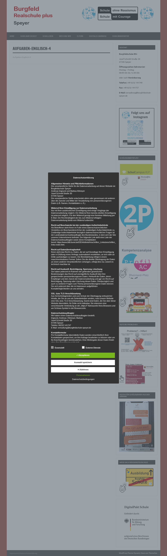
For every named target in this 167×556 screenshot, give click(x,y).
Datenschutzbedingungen (83, 379)
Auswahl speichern (83, 363)
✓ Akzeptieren (82, 355)
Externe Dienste (93, 348)
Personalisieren (83, 375)
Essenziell (59, 348)
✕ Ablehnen (83, 370)
